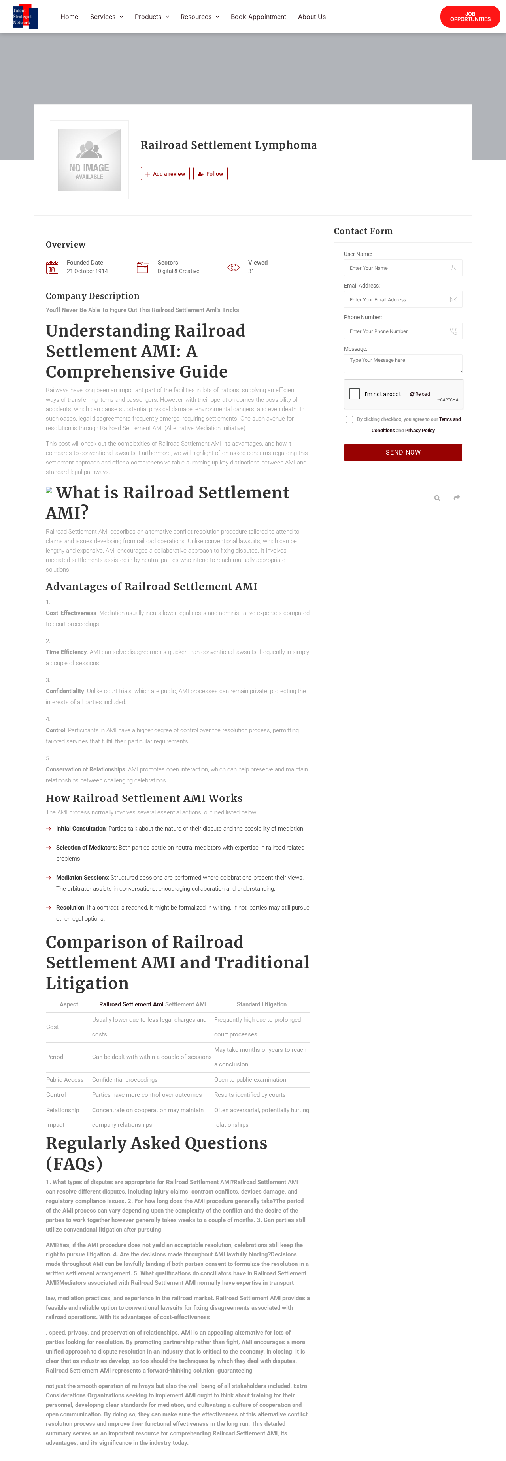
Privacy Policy (420, 430)
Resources (196, 17)
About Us (312, 17)
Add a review (168, 174)
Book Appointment (258, 17)
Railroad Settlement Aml (131, 1004)
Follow (214, 174)
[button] (106, 17)
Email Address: (362, 285)
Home (69, 17)
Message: (355, 349)
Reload (422, 394)
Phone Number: (363, 317)
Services (102, 17)
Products (148, 17)
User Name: (358, 254)
